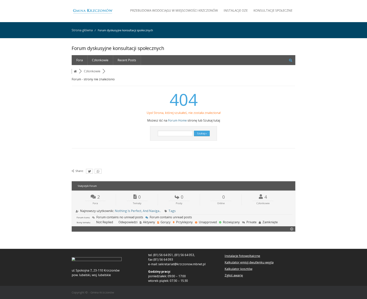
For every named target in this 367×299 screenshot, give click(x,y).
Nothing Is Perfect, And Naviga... (138, 211)
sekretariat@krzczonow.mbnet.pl (181, 264)
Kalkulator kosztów (238, 269)
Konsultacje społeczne (272, 10)
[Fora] (75, 71)
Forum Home (177, 120)
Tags (172, 211)
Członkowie (100, 60)
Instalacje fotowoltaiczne (242, 256)
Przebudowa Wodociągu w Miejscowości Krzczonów (174, 10)
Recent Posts (127, 60)
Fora (79, 60)
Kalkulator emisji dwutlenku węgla (249, 262)
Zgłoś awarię (234, 275)
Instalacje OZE (236, 10)
